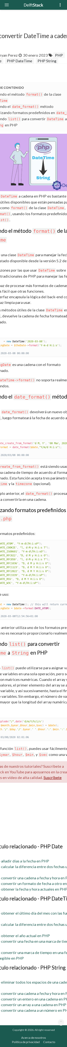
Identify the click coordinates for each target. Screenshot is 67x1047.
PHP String (47, 61)
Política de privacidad (26, 1042)
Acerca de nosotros (33, 1037)
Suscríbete (53, 777)
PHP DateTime (19, 61)
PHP (59, 55)
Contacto (49, 1042)
